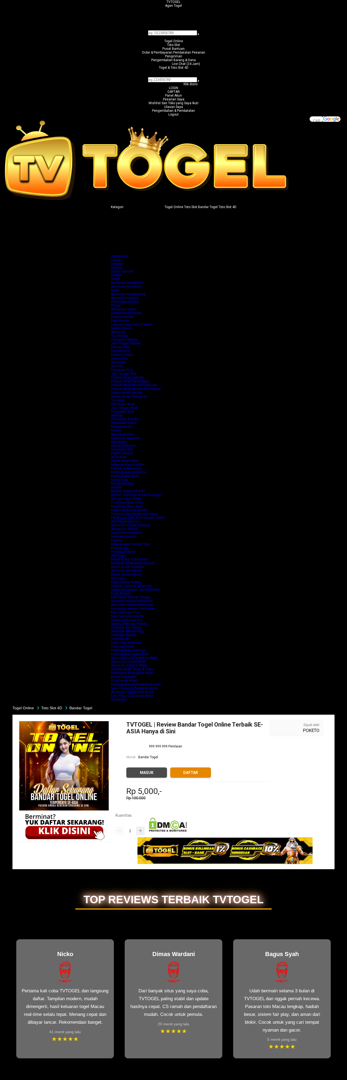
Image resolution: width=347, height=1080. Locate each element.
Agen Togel (173, 6)
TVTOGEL (173, 2)
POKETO (311, 730)
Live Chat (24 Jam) (186, 64)
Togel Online (173, 41)
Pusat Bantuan (173, 49)
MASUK (146, 772)
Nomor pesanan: (173, 75)
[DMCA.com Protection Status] (168, 831)
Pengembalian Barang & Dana (173, 60)
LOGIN (173, 88)
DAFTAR (174, 92)
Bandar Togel (148, 757)
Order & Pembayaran (157, 52)
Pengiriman (173, 56)
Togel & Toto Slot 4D (173, 68)
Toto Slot (173, 45)
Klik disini (191, 84)
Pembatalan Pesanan (189, 52)
